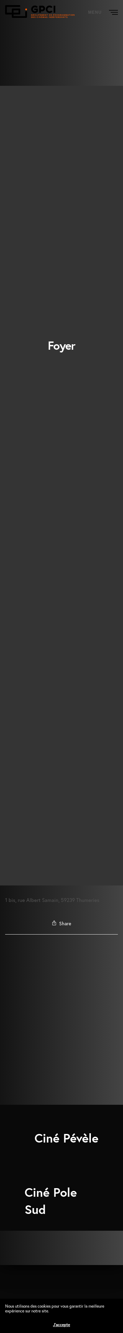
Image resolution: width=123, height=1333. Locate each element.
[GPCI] (39, 11)
